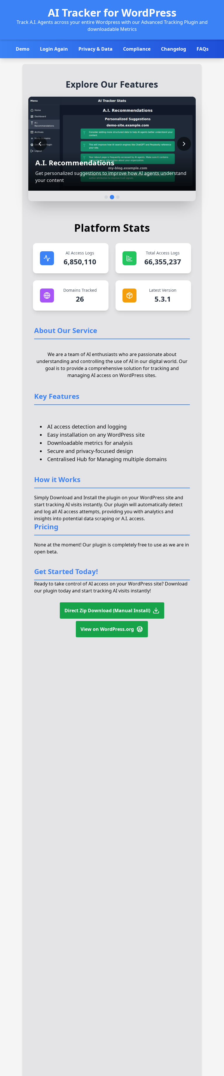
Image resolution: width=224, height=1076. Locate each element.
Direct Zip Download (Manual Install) (107, 610)
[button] (112, 144)
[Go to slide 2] (112, 197)
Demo (22, 49)
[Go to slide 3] (118, 197)
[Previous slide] (40, 144)
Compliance (136, 49)
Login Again (54, 49)
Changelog (173, 49)
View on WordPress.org (107, 629)
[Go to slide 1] (106, 197)
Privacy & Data (95, 49)
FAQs (203, 49)
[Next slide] (184, 144)
